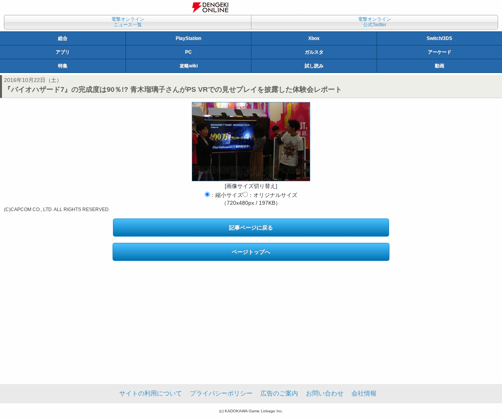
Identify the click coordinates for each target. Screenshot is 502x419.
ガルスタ (314, 52)
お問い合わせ (325, 393)
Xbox (314, 38)
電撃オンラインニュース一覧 (127, 21)
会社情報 (363, 393)
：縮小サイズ (226, 195)
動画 (439, 66)
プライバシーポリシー (221, 393)
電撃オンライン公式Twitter (374, 21)
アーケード (439, 52)
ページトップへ (251, 252)
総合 (62, 38)
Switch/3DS (439, 38)
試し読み (314, 66)
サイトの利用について (150, 393)
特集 (62, 66)
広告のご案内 (279, 393)
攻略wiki (189, 66)
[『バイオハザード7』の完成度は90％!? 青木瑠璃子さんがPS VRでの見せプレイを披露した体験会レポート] (251, 141)
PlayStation (188, 38)
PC (188, 52)
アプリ (63, 52)
